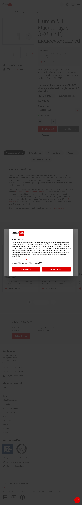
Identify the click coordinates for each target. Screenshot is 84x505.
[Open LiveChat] (77, 500)
